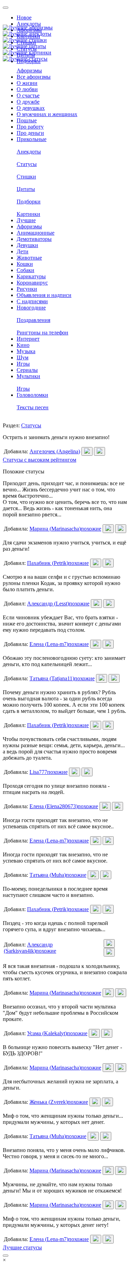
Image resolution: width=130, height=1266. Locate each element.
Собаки (25, 270)
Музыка (26, 351)
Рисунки (27, 289)
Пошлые (27, 120)
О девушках (31, 108)
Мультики (28, 376)
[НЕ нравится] (99, 451)
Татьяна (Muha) (47, 875)
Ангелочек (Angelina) (54, 451)
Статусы (27, 164)
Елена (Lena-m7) (48, 644)
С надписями (32, 301)
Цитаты (26, 189)
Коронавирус (32, 283)
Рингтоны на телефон (42, 332)
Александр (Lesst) (48, 603)
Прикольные (31, 139)
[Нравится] (87, 451)
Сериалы (27, 370)
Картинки (28, 214)
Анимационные (35, 233)
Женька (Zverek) (48, 1102)
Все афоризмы (34, 77)
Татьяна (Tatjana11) (51, 678)
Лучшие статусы (22, 1247)
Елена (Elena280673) (53, 806)
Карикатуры (31, 276)
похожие (91, 529)
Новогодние (31, 308)
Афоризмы (29, 70)
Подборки (29, 201)
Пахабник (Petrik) (47, 563)
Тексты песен (33, 407)
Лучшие (26, 220)
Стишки (26, 177)
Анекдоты (29, 24)
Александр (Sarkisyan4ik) (28, 948)
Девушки (27, 245)
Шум (22, 357)
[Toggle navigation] (5, 8)
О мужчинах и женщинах (47, 114)
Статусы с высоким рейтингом (39, 460)
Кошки (25, 264)
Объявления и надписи (44, 295)
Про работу (30, 127)
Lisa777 (38, 772)
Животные (29, 258)
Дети (22, 251)
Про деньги (30, 133)
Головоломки (32, 395)
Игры (23, 364)
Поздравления (33, 320)
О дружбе (28, 102)
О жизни (27, 83)
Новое (24, 17)
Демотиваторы (34, 239)
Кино (23, 345)
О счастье (28, 95)
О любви (27, 89)
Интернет (28, 339)
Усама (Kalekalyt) (47, 1033)
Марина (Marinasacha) (55, 529)
